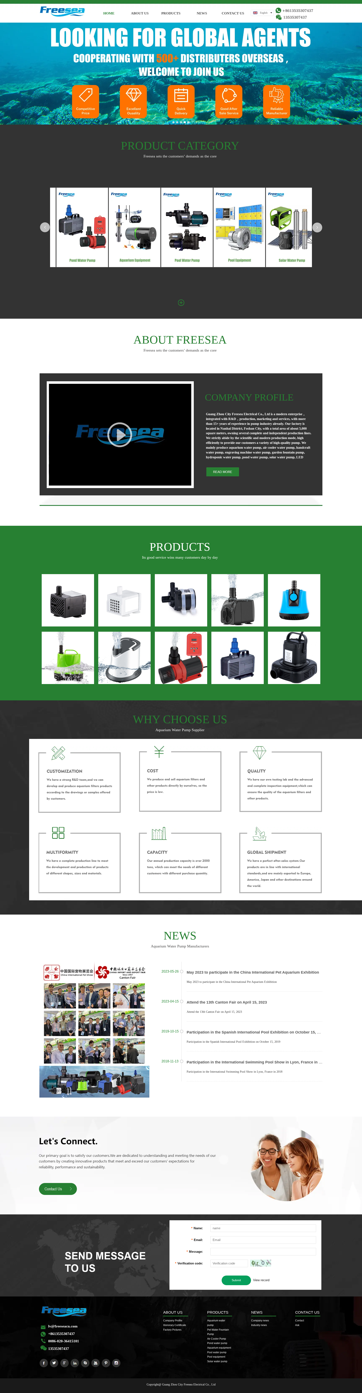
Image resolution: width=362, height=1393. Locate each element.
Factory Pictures (172, 1329)
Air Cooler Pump (216, 1338)
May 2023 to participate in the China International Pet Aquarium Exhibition (253, 972)
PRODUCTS (217, 1312)
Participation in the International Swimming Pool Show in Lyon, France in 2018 (257, 1062)
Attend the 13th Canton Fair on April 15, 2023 (227, 1002)
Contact (299, 1320)
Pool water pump (216, 1352)
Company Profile (172, 1320)
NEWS (256, 1312)
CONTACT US (307, 1312)
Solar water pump (217, 1361)
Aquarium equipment (219, 1347)
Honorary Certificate (174, 1325)
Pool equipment (216, 1356)
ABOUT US (172, 1312)
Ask (297, 1325)
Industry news (259, 1325)
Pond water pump (217, 1343)
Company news (260, 1320)
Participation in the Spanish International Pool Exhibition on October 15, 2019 (256, 1032)
